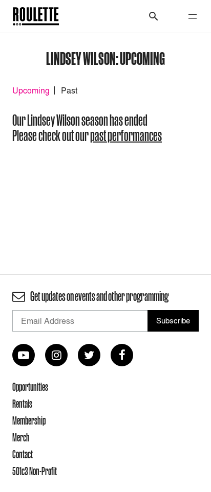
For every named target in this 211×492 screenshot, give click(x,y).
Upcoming (31, 90)
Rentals (22, 403)
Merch (21, 437)
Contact (22, 454)
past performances (126, 135)
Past (69, 90)
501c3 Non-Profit (34, 471)
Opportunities (30, 386)
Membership (29, 420)
